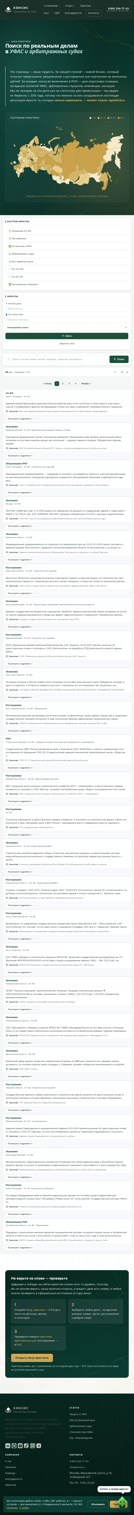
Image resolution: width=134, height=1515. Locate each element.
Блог (46, 13)
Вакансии (10, 1485)
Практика (85, 5)
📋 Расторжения (17, 238)
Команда (10, 1473)
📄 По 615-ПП (15, 277)
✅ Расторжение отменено (23, 284)
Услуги (69, 5)
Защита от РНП (78, 1414)
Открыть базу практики (32, 1357)
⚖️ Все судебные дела (20, 261)
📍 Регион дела (13, 304)
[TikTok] (26, 1445)
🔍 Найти (67, 336)
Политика (12, 1507)
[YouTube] (20, 1445)
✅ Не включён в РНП (20, 246)
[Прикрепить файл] (75, 1507)
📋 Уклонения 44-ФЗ (19, 231)
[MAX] (32, 1445)
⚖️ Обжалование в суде (21, 254)
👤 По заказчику (14, 315)
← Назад (47, 383)
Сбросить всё (66, 343)
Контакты (93, 13)
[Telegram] (14, 1445)
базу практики (36, 1309)
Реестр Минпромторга (82, 1420)
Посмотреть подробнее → (20, 419)
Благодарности (73, 13)
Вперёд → (86, 383)
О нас (8, 1461)
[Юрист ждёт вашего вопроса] (60, 1503)
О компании (51, 5)
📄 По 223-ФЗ (16, 269)
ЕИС (19, 1344)
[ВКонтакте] (7, 1445)
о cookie (24, 1507)
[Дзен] (39, 1445)
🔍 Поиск (119, 359)
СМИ (57, 13)
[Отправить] (126, 1507)
